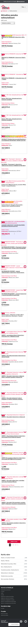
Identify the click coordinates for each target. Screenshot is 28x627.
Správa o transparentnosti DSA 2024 (8, 601)
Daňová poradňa (4, 615)
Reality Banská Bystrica (7, 62)
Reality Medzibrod (6, 143)
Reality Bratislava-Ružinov (8, 103)
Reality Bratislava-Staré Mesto (9, 251)
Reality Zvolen (5, 82)
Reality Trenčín (5, 319)
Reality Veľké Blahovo (7, 402)
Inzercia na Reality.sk (7, 587)
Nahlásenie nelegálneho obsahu (7, 599)
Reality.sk (5, 11)
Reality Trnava (5, 229)
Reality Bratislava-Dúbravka (8, 507)
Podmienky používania (5, 589)
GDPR (2, 593)
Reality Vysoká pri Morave (8, 485)
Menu (23, 7)
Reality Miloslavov (6, 209)
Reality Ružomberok (6, 41)
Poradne (3, 611)
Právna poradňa (4, 613)
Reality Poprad (5, 189)
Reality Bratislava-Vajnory (8, 420)
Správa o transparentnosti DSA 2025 (8, 603)
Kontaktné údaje (5, 606)
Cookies (2, 591)
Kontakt (2, 608)
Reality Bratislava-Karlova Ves (9, 380)
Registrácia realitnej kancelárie (7, 596)
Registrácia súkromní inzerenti (7, 598)
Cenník (2, 594)
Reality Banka (5, 169)
